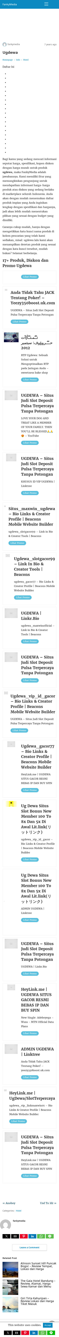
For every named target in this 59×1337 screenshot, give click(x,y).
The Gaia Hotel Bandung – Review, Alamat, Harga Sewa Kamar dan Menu (38, 1283)
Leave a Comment (29, 1247)
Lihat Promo (30, 276)
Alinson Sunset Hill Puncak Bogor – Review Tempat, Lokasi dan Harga (38, 1266)
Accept (48, 1325)
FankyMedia (10, 4)
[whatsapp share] (41, 1237)
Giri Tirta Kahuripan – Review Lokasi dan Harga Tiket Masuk (37, 1301)
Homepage (8, 60)
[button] (6, 1236)
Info (18, 60)
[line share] (50, 1237)
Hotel (25, 60)
